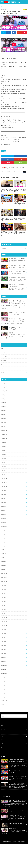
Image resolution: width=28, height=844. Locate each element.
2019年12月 (4, 665)
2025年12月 (4, 383)
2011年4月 (4, 705)
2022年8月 (4, 542)
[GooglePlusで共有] (19, 32)
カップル (4, 151)
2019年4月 (4, 685)
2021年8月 (4, 589)
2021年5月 (4, 601)
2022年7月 (4, 546)
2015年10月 (4, 701)
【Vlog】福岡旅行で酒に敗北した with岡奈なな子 (17, 328)
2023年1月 (4, 522)
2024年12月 (4, 430)
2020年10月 (4, 625)
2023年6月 (4, 502)
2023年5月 (4, 506)
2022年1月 (4, 569)
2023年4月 (4, 510)
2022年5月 (4, 553)
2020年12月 (4, 617)
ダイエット (4, 356)
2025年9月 (4, 395)
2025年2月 (4, 422)
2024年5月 (4, 458)
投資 (2, 364)
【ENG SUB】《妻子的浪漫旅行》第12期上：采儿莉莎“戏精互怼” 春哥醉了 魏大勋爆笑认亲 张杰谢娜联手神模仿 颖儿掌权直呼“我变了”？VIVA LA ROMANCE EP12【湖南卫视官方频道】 (13, 304)
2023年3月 (4, 514)
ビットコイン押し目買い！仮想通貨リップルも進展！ (17, 266)
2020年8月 (4, 633)
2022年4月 (4, 557)
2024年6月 (4, 454)
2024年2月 (4, 470)
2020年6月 (4, 641)
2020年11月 (4, 621)
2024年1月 (4, 474)
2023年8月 (4, 494)
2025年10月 (4, 391)
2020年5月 (4, 645)
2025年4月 (4, 414)
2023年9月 (4, 490)
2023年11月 (4, 482)
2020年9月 (4, 629)
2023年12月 (4, 478)
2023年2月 (4, 518)
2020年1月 (4, 661)
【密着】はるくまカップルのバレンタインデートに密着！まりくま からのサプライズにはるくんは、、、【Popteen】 (13, 335)
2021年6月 (4, 597)
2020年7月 (4, 637)
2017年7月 (4, 697)
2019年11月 (4, 669)
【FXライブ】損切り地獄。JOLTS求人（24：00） (17, 272)
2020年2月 (4, 657)
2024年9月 (4, 442)
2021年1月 (4, 613)
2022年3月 (4, 561)
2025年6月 (4, 406)
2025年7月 (4, 402)
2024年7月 (4, 450)
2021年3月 (4, 609)
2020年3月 (4, 653)
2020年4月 (4, 649)
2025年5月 (4, 410)
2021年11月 (4, 577)
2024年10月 (4, 438)
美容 (2, 372)
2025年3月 (4, 418)
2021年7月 (4, 593)
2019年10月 (4, 673)
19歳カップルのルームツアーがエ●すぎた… (17, 313)
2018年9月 (4, 693)
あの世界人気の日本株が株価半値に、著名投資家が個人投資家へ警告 (17, 260)
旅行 (2, 368)
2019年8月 (4, 677)
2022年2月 (4, 565)
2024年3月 (4, 466)
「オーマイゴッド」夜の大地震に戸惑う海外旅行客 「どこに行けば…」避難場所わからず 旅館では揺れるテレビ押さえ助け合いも (13, 287)
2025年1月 (4, 426)
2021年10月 (4, 581)
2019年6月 (4, 681)
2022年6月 (4, 549)
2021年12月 (4, 573)
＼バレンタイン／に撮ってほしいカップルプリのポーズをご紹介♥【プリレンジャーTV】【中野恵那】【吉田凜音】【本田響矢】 (13, 321)
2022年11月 (4, 530)
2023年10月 (4, 486)
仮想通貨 (3, 360)
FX (2, 348)
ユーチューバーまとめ (13, 841)
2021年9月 (4, 585)
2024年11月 (4, 434)
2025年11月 (4, 387)
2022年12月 (4, 526)
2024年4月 (4, 462)
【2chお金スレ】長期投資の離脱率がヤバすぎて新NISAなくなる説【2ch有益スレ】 (17, 279)
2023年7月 (4, 498)
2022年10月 (4, 534)
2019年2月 (4, 689)
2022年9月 (4, 538)
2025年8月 (4, 399)
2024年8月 (4, 446)
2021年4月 (4, 605)
